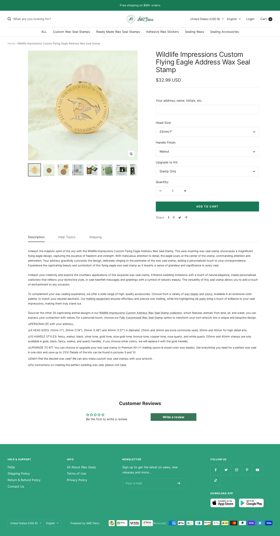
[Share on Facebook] (168, 217)
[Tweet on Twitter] (179, 217)
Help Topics (66, 237)
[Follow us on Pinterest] (247, 470)
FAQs (11, 467)
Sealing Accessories (224, 32)
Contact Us (16, 486)
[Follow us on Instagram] (236, 470)
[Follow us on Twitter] (226, 470)
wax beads (191, 294)
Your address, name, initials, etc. (179, 100)
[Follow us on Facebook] (215, 470)
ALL (44, 32)
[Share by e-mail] (186, 217)
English (232, 19)
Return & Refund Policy (24, 480)
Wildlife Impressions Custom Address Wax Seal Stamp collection (140, 312)
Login (250, 19)
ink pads (200, 298)
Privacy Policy (77, 480)
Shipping (95, 237)
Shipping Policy (19, 473)
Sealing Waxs (194, 32)
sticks (208, 294)
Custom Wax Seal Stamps (71, 32)
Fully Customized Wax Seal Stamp (141, 317)
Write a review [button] (173, 417)
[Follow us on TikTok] (215, 480)
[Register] (178, 483)
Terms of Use (76, 473)
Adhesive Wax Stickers (162, 32)
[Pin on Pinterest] (174, 217)
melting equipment (98, 298)
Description (36, 237)
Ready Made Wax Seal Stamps (118, 32)
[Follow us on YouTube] (257, 470)
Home (11, 43)
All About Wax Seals (81, 467)
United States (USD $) (205, 19)
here (123, 364)
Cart (265, 19)
